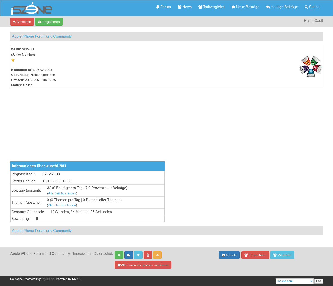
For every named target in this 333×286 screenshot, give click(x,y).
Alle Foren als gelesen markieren (145, 265)
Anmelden (23, 22)
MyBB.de (48, 279)
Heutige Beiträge (284, 7)
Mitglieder (284, 255)
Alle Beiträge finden (62, 193)
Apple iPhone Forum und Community (42, 36)
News (186, 7)
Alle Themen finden (62, 205)
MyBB (76, 279)
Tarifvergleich (213, 7)
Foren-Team (257, 255)
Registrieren (50, 22)
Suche (313, 7)
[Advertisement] (166, 127)
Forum (165, 7)
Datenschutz (104, 253)
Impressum (82, 253)
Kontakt (231, 255)
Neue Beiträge (247, 7)
